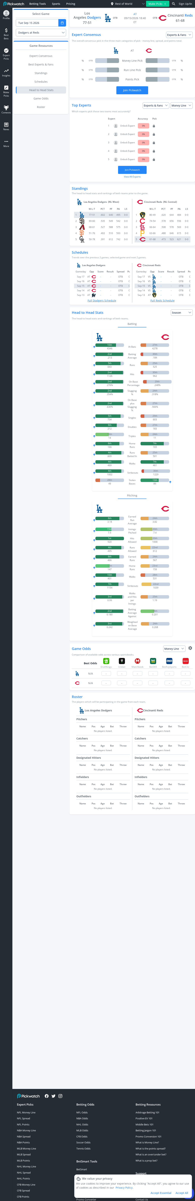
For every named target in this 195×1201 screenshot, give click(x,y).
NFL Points (23, 1124)
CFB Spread (23, 1190)
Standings (41, 73)
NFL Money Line (26, 1112)
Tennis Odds (83, 1148)
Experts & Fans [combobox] (176, 35)
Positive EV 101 (144, 1118)
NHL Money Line (26, 1166)
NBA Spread (23, 1136)
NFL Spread (23, 1118)
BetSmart (81, 1169)
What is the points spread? (151, 1148)
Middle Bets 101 (144, 1124)
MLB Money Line (26, 1148)
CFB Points (23, 1196)
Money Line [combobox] (179, 105)
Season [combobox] (176, 312)
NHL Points (23, 1178)
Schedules (41, 81)
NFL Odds (82, 1112)
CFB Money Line (26, 1184)
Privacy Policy (124, 1187)
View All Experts (132, 176)
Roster (41, 107)
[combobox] (124, 3)
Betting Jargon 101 (146, 1130)
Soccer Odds (83, 1142)
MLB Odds (82, 1130)
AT (135, 14)
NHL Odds (82, 1124)
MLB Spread (24, 1154)
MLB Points (23, 1160)
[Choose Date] (62, 23)
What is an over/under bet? (151, 1154)
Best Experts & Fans (41, 64)
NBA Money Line (26, 1130)
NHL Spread (24, 1172)
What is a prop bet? (146, 1160)
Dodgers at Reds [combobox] (28, 32)
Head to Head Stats (41, 90)
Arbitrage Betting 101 (147, 1112)
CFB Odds (81, 1136)
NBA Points (23, 1142)
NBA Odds (82, 1118)
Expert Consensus (41, 56)
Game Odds (41, 98)
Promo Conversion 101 (148, 1136)
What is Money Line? (147, 1142)
